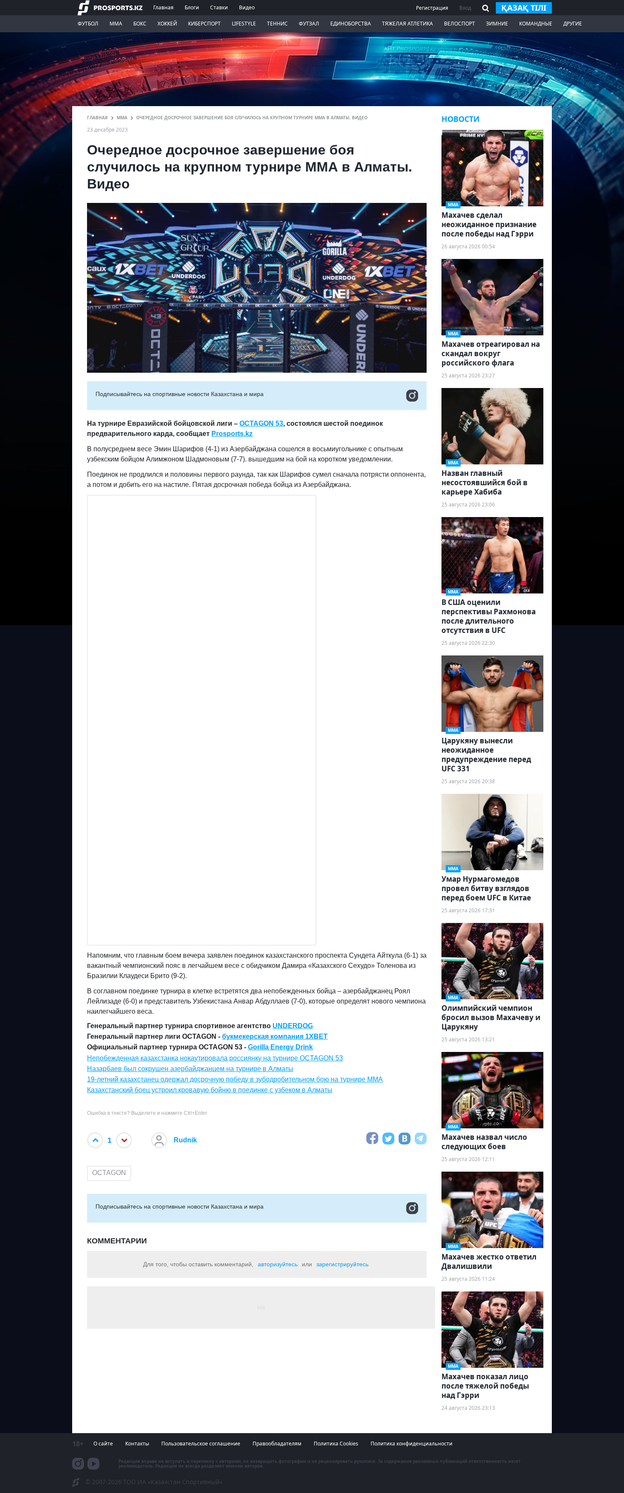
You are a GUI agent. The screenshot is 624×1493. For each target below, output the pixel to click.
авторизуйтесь (278, 1264)
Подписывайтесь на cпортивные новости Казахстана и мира (180, 394)
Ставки (219, 7)
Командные (535, 23)
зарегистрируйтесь (342, 1264)
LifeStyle (244, 23)
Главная (163, 7)
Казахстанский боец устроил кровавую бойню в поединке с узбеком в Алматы (209, 1090)
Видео (247, 7)
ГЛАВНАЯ (97, 118)
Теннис (277, 23)
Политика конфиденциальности (412, 1443)
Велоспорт (459, 23)
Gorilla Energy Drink (280, 1047)
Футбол (88, 23)
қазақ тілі (523, 8)
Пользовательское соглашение (200, 1443)
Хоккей (167, 23)
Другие (572, 23)
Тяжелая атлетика (407, 23)
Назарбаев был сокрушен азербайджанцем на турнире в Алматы (190, 1068)
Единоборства (350, 23)
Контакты (137, 1443)
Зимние (497, 23)
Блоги (192, 7)
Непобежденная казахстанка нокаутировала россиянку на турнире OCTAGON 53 (215, 1058)
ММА (116, 23)
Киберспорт (204, 23)
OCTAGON (109, 1172)
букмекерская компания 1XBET (275, 1036)
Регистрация (432, 7)
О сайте (103, 1443)
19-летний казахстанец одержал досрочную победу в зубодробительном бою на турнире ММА (235, 1079)
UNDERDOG (293, 1025)
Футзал (309, 23)
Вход (465, 7)
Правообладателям (277, 1443)
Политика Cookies (336, 1443)
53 (278, 423)
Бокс (139, 23)
